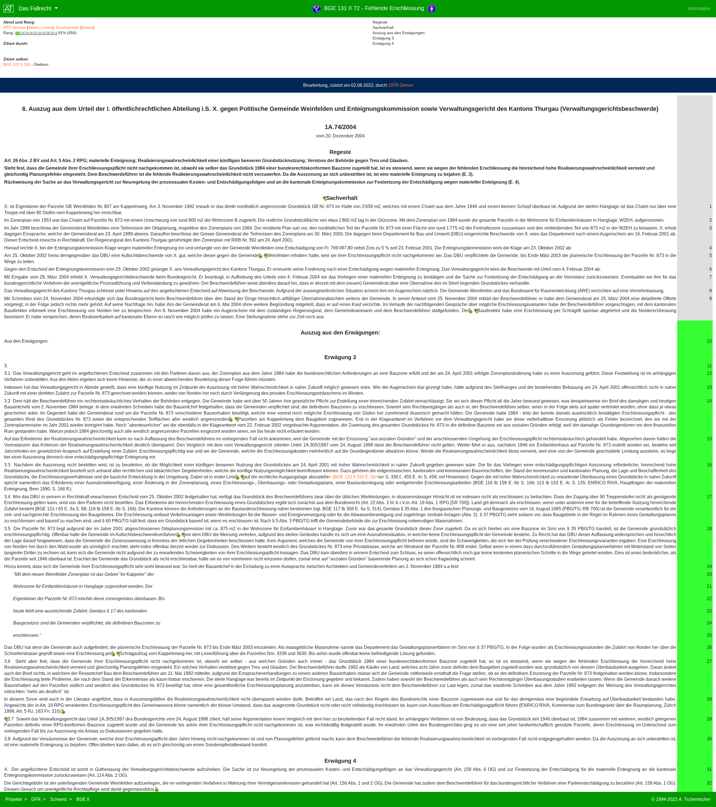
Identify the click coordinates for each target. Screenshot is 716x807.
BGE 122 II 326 (16, 64)
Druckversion (67, 27)
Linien (47, 27)
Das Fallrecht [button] (33, 8)
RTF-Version (14, 27)
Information (699, 8)
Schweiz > (61, 799)
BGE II (82, 799)
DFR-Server (401, 85)
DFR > (38, 799)
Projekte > (16, 799)
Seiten (33, 27)
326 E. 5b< (367, 476)
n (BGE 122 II (343, 476)
